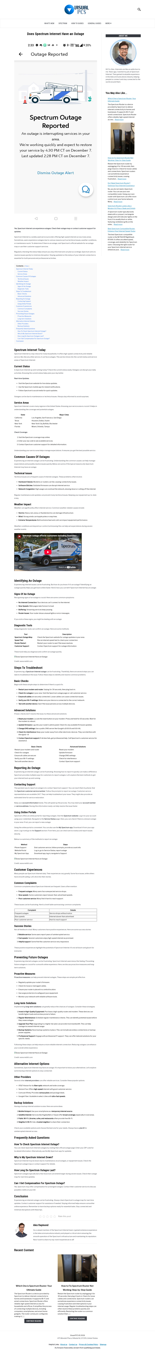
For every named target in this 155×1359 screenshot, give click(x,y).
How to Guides (77, 23)
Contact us (73, 1345)
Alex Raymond (41, 1225)
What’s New (49, 23)
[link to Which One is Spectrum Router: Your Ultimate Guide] (33, 1268)
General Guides (94, 23)
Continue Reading (33, 1321)
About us (63, 1345)
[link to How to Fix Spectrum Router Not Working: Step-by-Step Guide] (77, 1268)
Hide (26, 266)
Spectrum (63, 23)
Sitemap (103, 1345)
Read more (119, 120)
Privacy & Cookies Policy (88, 1345)
